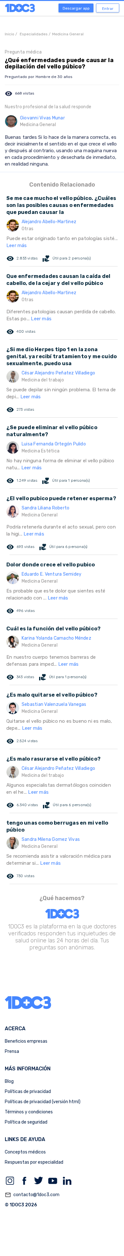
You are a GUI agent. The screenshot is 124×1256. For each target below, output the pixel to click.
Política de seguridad (26, 1122)
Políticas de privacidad (28, 1091)
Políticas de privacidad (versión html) (42, 1101)
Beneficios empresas (26, 1041)
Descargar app (76, 8)
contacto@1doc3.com (32, 1195)
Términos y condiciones (29, 1112)
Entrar (108, 8)
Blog (9, 1081)
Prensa (12, 1051)
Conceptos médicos (25, 1152)
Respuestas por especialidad (34, 1162)
